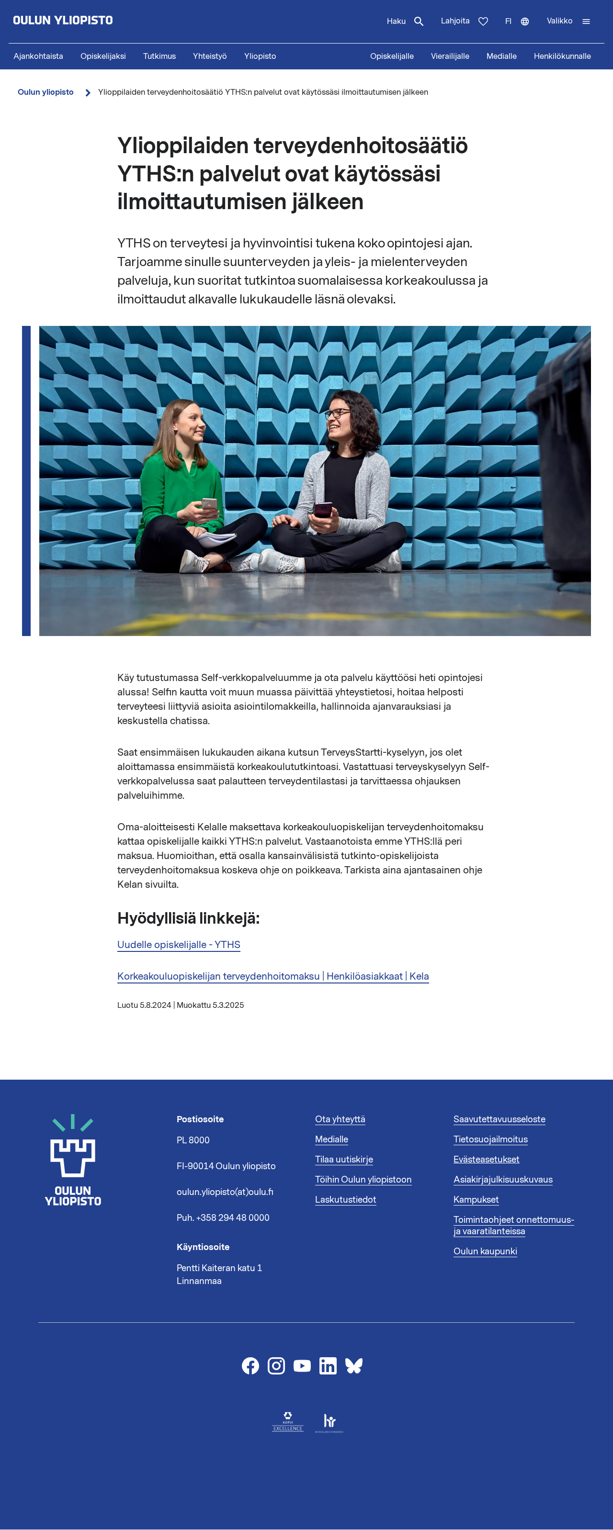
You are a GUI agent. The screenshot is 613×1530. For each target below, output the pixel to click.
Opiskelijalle (392, 56)
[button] (569, 21)
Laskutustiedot (345, 1200)
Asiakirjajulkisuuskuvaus (503, 1179)
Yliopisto (260, 56)
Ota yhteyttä (340, 1119)
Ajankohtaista (38, 56)
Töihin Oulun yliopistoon (363, 1179)
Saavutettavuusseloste (499, 1119)
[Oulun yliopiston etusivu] (93, 21)
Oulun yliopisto (46, 92)
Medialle (502, 56)
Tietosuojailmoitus (491, 1139)
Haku (396, 21)
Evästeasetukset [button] (487, 1159)
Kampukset (476, 1200)
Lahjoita (455, 21)
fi (521, 29)
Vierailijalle (450, 56)
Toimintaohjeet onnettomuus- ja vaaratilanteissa (514, 1226)
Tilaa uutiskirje (344, 1159)
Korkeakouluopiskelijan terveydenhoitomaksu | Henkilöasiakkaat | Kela (273, 976)
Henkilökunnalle (562, 56)
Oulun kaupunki (485, 1251)
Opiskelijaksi (103, 56)
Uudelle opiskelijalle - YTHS (178, 944)
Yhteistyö (210, 56)
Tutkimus (159, 56)
